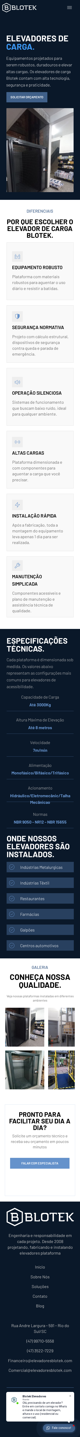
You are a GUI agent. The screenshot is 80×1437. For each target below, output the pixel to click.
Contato (40, 1295)
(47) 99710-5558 (40, 1340)
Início (40, 1266)
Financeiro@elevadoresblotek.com (40, 1360)
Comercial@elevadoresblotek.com (40, 1370)
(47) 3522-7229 (40, 1350)
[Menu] (69, 7)
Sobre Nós (40, 1276)
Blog (40, 1305)
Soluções (40, 1286)
